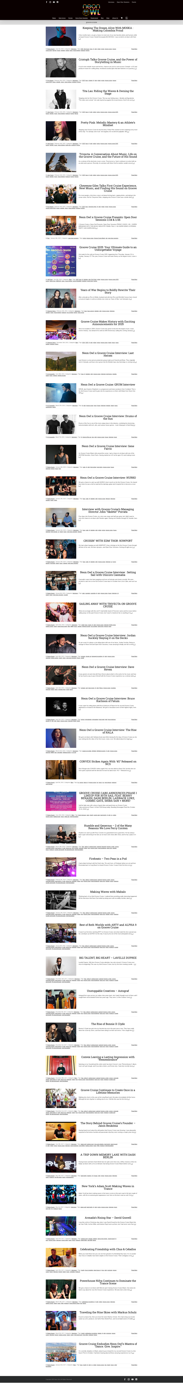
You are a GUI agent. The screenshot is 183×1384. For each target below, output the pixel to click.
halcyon (54, 50)
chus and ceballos (99, 1144)
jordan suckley (54, 658)
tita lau (76, 113)
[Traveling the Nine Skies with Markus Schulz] (61, 1320)
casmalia (87, 593)
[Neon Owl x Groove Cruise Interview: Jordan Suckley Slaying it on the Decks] (61, 643)
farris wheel (93, 467)
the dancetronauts (69, 849)
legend (53, 468)
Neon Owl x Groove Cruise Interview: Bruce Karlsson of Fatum (108, 700)
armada (83, 656)
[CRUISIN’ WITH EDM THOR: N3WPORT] (61, 549)
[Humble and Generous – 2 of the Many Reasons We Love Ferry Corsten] (61, 834)
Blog (70, 279)
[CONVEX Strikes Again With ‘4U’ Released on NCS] (61, 769)
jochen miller (64, 1240)
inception (113, 688)
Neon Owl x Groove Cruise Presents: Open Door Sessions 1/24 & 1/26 (108, 218)
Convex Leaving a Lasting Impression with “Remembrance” (108, 1058)
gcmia (102, 49)
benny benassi (82, 815)
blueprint (104, 846)
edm (96, 49)
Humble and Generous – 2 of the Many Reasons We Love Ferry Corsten (108, 827)
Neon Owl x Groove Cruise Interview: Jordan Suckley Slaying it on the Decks (108, 637)
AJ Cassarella (51, 374)
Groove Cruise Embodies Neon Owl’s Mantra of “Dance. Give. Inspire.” (108, 1345)
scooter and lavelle (59, 849)
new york (48, 1208)
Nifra (98, 1145)
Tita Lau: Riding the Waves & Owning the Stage (108, 92)
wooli (109, 626)
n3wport (65, 563)
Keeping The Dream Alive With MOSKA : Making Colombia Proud (108, 29)
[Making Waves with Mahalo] (61, 900)
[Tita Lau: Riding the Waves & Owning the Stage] (61, 99)
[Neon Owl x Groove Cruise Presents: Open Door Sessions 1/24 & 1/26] (61, 225)
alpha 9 (87, 846)
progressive (49, 407)
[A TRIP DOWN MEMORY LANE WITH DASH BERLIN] (61, 1163)
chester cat (88, 656)
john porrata (54, 531)
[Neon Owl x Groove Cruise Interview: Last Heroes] (61, 361)
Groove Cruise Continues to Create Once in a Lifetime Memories (108, 1091)
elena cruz (68, 848)
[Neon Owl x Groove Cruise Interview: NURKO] (61, 486)
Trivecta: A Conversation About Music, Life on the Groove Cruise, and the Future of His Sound (108, 155)
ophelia (55, 375)
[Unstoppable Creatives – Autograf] (61, 999)
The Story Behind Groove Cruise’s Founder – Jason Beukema (107, 1124)
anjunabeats (88, 719)
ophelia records (62, 375)
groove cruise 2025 (113, 112)
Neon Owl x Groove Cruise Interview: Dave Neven (108, 668)
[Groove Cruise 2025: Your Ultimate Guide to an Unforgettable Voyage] (61, 261)
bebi (106, 719)
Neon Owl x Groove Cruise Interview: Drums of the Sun (108, 417)
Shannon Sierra (51, 311)
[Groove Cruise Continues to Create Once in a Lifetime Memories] (61, 1098)
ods (107, 238)
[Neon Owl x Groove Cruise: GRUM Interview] (61, 392)
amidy (82, 625)
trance (56, 344)
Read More (134, 49)
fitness (101, 688)
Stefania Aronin (67, 752)
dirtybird (94, 751)
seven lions (90, 281)
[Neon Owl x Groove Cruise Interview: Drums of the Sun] (61, 424)
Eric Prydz (94, 279)
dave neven (91, 688)
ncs (103, 782)
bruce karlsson (112, 719)
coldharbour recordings (88, 1302)
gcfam (99, 49)
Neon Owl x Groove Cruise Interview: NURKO (108, 477)
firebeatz (81, 848)
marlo (70, 1240)
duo (93, 437)
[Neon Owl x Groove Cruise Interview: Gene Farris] (61, 454)
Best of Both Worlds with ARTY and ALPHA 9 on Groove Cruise (107, 926)
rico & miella (70, 312)
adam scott (83, 1144)
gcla (89, 848)
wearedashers (70, 1177)
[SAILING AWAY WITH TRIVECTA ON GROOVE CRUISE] (61, 612)
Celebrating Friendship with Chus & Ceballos (108, 1249)
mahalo (114, 848)
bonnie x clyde (110, 846)
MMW (72, 626)
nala (55, 752)
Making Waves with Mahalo (108, 891)
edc (53, 721)
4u (78, 782)
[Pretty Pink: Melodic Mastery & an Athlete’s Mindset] (61, 130)
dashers (89, 1175)
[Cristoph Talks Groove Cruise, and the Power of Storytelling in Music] (61, 67)
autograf (99, 846)
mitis (69, 626)
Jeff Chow (50, 279)
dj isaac (96, 1175)
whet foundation (74, 816)
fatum (58, 721)
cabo (84, 467)
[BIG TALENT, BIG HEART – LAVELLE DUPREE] (61, 966)
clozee (90, 625)
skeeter (80, 531)
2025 (82, 49)
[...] (80, 39)
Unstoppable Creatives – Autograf (108, 991)
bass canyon (90, 311)
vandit (82, 658)
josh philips (82, 1145)
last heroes (109, 374)
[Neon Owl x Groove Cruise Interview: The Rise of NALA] (61, 738)
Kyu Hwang (50, 80)
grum (95, 405)
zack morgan (49, 784)
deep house (97, 1270)
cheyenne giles (92, 206)
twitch (78, 721)
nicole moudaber (77, 281)
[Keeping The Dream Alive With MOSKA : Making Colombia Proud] (61, 36)
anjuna (83, 719)
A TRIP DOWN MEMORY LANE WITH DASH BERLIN (108, 1156)
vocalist (66, 595)
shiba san (66, 816)
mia (105, 1365)
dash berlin (103, 815)
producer (83, 50)
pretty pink (68, 145)
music (71, 50)
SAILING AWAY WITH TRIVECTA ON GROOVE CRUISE (108, 605)
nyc (52, 1208)
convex (81, 782)
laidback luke (56, 816)
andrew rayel (90, 1144)
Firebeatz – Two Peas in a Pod (108, 858)
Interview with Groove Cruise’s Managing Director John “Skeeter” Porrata (108, 510)
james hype (53, 281)
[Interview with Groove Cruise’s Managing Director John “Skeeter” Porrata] (61, 517)
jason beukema (102, 848)
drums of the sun (87, 437)
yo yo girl (73, 752)
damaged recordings (97, 656)
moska (67, 50)
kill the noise (112, 625)
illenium (108, 498)
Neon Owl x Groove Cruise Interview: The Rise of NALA (107, 731)
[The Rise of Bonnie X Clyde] (61, 1032)
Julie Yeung (50, 112)
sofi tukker (59, 752)
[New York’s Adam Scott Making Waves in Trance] (61, 1194)
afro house (86, 49)
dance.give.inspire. (103, 1238)
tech (60, 468)
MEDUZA (58, 281)
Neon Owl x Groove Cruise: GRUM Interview (108, 384)
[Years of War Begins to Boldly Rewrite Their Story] (61, 298)
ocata (67, 689)
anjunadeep (95, 719)
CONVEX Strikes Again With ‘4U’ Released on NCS (108, 763)
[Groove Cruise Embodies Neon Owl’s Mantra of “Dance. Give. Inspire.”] (61, 1352)
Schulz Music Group (74, 1303)
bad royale (102, 719)
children (95, 1238)
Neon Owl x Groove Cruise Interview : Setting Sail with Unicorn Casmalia (108, 573)
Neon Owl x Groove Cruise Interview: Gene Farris (108, 447)
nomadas (72, 1271)
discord (48, 721)
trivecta (76, 176)
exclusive (109, 1270)
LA (58, 531)
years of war (81, 312)
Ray (48, 238)
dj (93, 49)
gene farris (99, 467)
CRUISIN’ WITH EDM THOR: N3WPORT (107, 540)
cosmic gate (97, 815)
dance (85, 782)
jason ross (109, 848)
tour (81, 1303)
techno (87, 50)
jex (97, 782)
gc (111, 815)
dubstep (86, 279)
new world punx (78, 1335)
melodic (63, 50)
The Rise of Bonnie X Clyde (108, 1024)
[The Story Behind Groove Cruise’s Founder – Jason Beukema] (61, 1131)
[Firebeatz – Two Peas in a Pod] (61, 867)
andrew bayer (92, 846)
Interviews (73, 49)
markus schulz (49, 626)
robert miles (84, 1240)
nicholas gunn (62, 689)
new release (108, 782)
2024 (83, 342)
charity (91, 815)
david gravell (114, 1144)
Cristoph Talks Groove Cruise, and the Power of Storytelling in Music (108, 61)
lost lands (52, 563)
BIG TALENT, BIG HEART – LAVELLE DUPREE (108, 958)
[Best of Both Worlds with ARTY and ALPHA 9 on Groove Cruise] (61, 933)
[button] (126, 18)
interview (112, 311)
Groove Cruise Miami (99, 238)
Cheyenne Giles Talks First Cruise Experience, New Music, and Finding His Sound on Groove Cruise (108, 188)
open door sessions (73, 238)
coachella (93, 593)
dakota (99, 1333)
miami (109, 342)
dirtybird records (101, 751)
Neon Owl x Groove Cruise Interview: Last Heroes (108, 354)
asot (87, 688)
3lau (83, 846)
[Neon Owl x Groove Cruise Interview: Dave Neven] (61, 675)
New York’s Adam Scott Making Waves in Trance (108, 1187)
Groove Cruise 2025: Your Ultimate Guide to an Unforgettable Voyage (108, 248)
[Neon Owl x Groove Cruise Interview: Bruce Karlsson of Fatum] (61, 706)
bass (91, 49)
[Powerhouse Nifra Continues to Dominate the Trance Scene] (61, 1289)
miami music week (62, 626)
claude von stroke (86, 751)
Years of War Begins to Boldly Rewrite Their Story (107, 291)
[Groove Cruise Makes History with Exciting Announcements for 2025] (61, 329)
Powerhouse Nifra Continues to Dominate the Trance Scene (108, 1282)
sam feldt (89, 1240)
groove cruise (108, 49)
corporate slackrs (50, 848)
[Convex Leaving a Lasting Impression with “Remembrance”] (61, 1065)
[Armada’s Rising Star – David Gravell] (61, 1226)
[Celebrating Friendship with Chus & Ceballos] (61, 1257)
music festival (76, 50)
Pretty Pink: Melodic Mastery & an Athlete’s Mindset (108, 124)
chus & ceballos (89, 1270)
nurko (55, 500)
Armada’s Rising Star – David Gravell (108, 1217)
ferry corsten (75, 848)
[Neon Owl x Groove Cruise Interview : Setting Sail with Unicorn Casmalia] (61, 580)
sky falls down (58, 1177)
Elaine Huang (51, 49)
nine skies (85, 1335)
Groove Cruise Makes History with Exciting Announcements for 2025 (108, 323)
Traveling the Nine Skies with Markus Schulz (107, 1312)
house (58, 50)
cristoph (90, 80)
